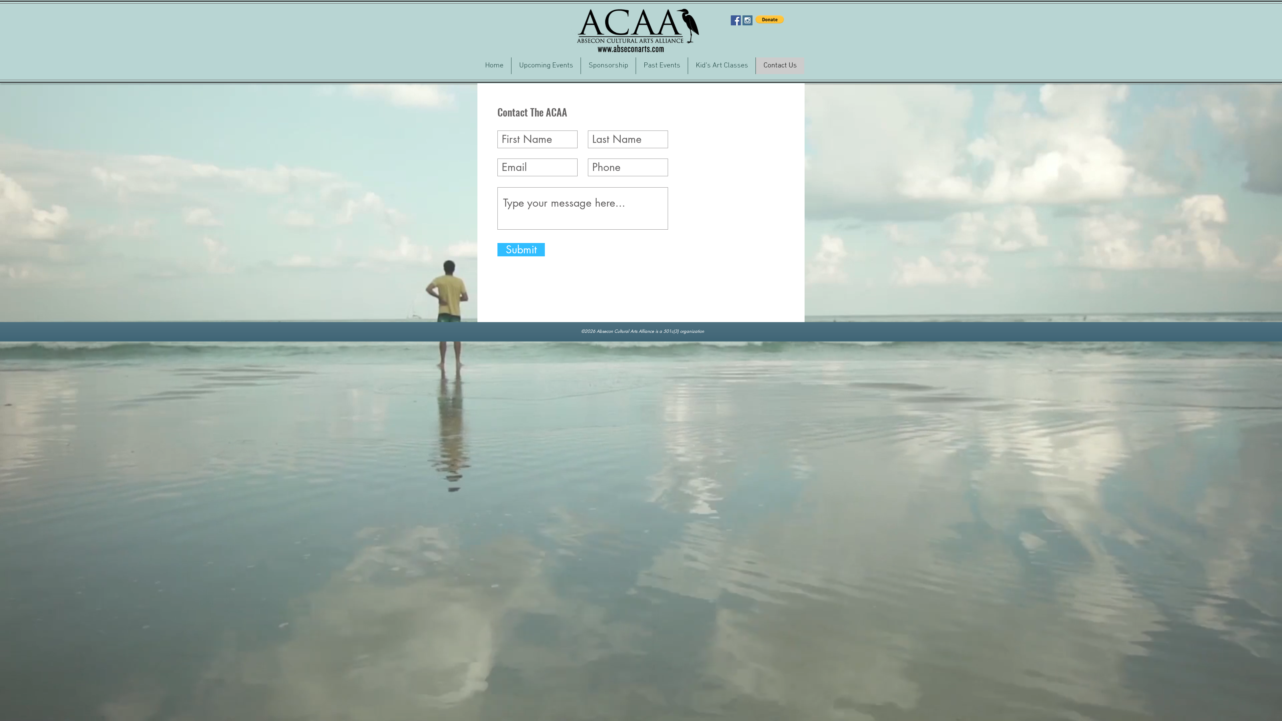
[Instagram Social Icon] (747, 20)
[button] (770, 19)
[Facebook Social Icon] (736, 20)
